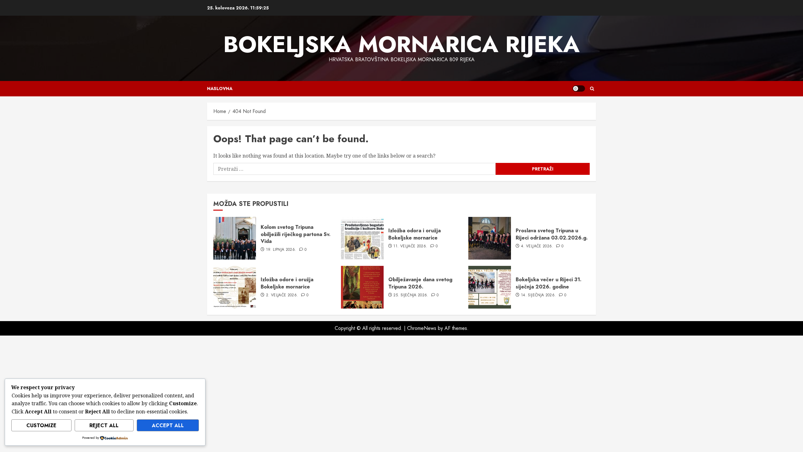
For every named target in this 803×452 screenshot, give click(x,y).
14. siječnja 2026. (538, 295)
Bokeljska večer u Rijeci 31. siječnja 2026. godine (549, 283)
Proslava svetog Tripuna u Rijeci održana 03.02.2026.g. (552, 234)
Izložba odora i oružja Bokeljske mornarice (414, 234)
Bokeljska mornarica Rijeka (401, 44)
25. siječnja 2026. (410, 295)
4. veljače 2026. (537, 246)
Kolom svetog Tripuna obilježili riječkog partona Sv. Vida (296, 234)
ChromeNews (421, 328)
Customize (41, 425)
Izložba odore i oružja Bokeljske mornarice (287, 283)
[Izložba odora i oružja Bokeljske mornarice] (362, 238)
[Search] (592, 89)
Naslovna (219, 88)
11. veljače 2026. (410, 246)
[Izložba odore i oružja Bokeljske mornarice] (234, 287)
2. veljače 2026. (282, 295)
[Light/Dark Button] (578, 88)
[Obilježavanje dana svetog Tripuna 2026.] (362, 287)
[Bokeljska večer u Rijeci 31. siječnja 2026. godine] (489, 287)
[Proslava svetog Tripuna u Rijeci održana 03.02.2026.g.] (489, 238)
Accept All (168, 425)
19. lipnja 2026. (281, 249)
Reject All (104, 425)
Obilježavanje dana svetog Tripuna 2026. (420, 283)
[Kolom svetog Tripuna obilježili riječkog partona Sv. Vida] (234, 238)
